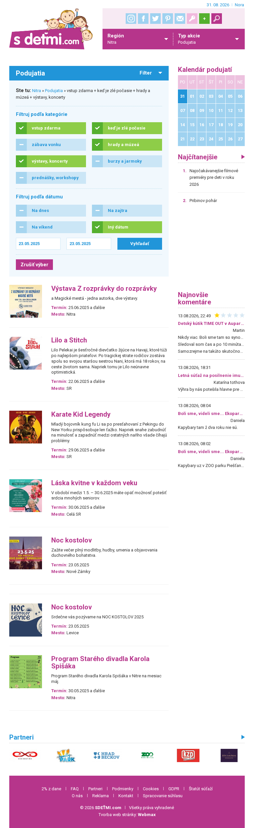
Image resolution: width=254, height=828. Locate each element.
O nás (77, 795)
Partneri (95, 788)
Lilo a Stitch (69, 340)
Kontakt (125, 795)
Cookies (151, 788)
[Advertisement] (211, 250)
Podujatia (54, 90)
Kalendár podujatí (205, 70)
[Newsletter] (180, 18)
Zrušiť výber (34, 265)
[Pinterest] (167, 18)
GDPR (173, 788)
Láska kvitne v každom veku (94, 483)
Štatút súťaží (201, 788)
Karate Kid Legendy (80, 414)
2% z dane (51, 788)
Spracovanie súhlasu (163, 795)
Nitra (36, 90)
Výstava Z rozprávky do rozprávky (104, 288)
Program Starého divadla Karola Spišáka (100, 662)
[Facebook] (143, 18)
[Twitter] (155, 18)
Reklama (100, 795)
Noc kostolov (71, 540)
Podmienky (122, 788)
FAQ (75, 788)
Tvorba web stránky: (127, 814)
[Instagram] (131, 18)
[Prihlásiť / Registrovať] (192, 18)
